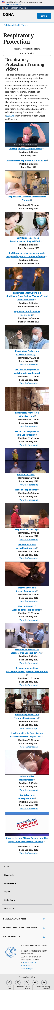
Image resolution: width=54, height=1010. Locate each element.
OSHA (8, 14)
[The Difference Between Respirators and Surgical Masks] (27, 224)
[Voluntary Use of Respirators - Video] (27, 762)
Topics (7, 891)
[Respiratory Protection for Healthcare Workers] (27, 182)
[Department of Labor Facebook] (9, 982)
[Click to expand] (27, 3)
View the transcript (29, 728)
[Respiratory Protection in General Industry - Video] (27, 337)
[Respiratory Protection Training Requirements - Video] (27, 700)
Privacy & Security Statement (43, 987)
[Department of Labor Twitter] (18, 982)
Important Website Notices (23, 987)
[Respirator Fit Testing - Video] (27, 515)
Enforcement (10, 883)
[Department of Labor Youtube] (35, 982)
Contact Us (9, 908)
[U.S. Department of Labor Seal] (11, 952)
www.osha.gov (27, 968)
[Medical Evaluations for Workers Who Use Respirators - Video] (27, 635)
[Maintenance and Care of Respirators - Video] (27, 574)
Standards (9, 875)
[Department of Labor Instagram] (26, 982)
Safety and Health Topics (16, 25)
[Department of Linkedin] (44, 982)
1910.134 (10, 115)
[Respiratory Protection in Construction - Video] (27, 399)
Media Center (10, 900)
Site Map (9, 987)
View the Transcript (29, 364)
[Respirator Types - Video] (27, 460)
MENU (44, 16)
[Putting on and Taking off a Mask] (27, 134)
